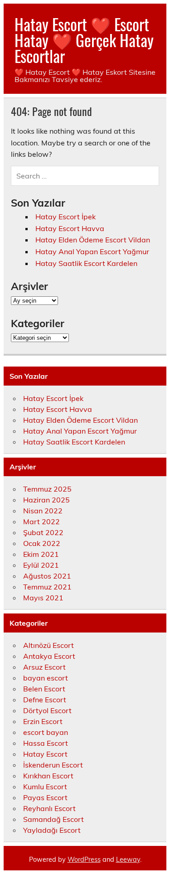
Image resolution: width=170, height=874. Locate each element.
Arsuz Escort (44, 666)
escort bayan (45, 732)
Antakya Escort (49, 656)
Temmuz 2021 (47, 586)
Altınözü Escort (48, 645)
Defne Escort (44, 699)
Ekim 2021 (41, 554)
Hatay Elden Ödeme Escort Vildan (92, 239)
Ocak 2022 (41, 543)
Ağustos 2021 (47, 575)
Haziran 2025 (46, 499)
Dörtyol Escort (47, 710)
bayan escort (45, 677)
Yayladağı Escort (52, 830)
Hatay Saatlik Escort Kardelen (86, 263)
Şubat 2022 (43, 532)
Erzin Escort (43, 721)
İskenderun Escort (53, 764)
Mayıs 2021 (43, 597)
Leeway (128, 859)
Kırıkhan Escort (48, 775)
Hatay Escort (45, 753)
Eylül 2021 (41, 565)
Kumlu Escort (45, 786)
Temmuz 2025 (47, 488)
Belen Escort (44, 688)
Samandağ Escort (53, 819)
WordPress (84, 859)
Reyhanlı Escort (49, 808)
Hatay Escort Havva (69, 228)
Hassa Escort (45, 743)
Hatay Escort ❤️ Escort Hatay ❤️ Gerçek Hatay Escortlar (84, 40)
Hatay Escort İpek (65, 216)
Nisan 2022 (43, 510)
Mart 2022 (41, 521)
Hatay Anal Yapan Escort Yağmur (92, 251)
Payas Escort (45, 797)
